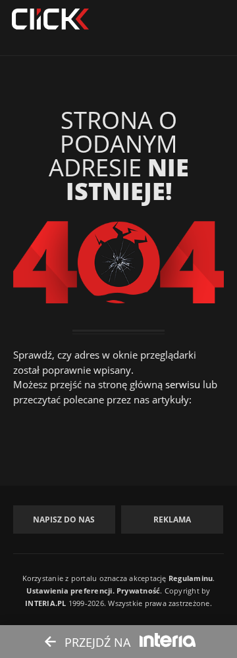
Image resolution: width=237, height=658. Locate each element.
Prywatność (138, 590)
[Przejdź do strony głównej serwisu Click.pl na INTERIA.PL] (50, 19)
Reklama (172, 519)
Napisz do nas (64, 519)
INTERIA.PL (45, 603)
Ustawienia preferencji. (70, 590)
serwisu (182, 384)
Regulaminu (191, 578)
